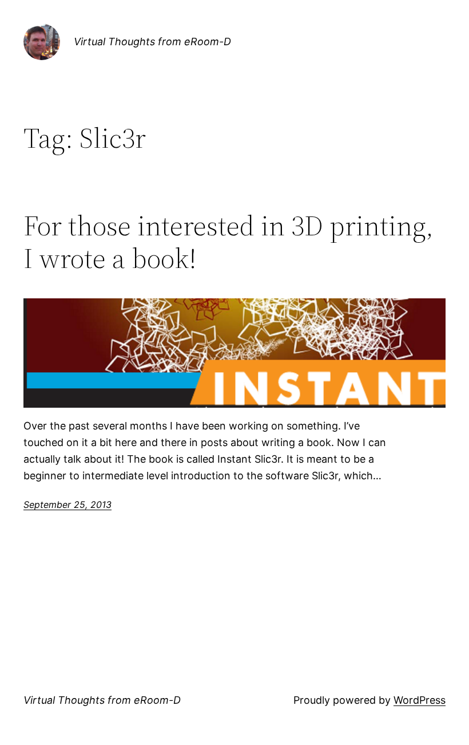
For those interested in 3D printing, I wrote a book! (228, 242)
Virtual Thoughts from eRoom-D (152, 42)
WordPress (420, 700)
